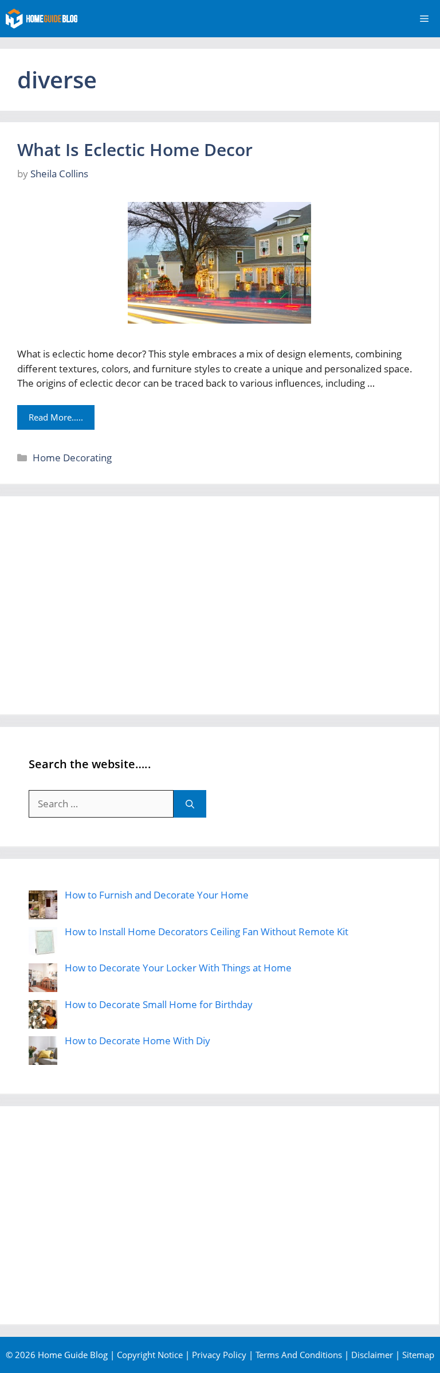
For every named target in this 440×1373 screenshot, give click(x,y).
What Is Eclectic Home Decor (135, 149)
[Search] (190, 804)
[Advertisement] (219, 605)
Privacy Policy (219, 1354)
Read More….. (56, 417)
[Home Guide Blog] (41, 18)
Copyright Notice (150, 1354)
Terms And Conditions (299, 1354)
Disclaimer (372, 1354)
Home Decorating (72, 457)
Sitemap (418, 1354)
